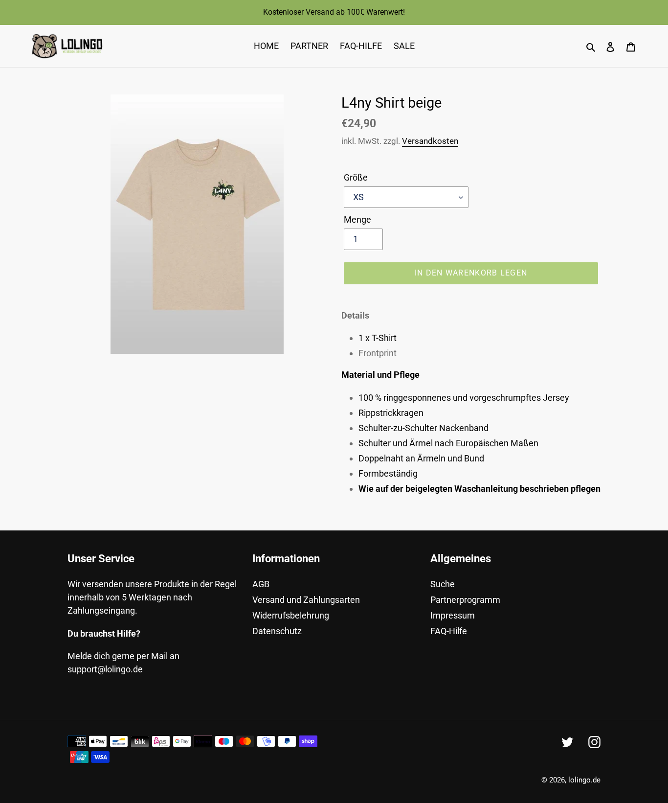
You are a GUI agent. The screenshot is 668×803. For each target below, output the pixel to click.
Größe (356, 177)
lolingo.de (584, 780)
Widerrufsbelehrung (290, 615)
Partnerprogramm (465, 600)
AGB (260, 584)
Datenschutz (277, 631)
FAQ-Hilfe (448, 631)
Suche (442, 584)
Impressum (452, 615)
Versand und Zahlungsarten (306, 600)
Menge (357, 219)
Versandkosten (430, 141)
